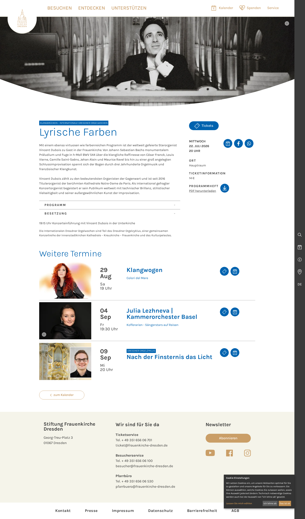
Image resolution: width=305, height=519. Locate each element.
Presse (91, 510)
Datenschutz (160, 510)
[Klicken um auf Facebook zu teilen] (238, 143)
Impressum (123, 510)
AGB (235, 510)
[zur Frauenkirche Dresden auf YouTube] (210, 453)
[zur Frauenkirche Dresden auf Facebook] (229, 453)
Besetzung (55, 213)
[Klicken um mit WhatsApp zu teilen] (249, 143)
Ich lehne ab (270, 503)
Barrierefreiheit (202, 510)
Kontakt (63, 510)
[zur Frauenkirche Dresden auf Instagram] (247, 453)
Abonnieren (228, 438)
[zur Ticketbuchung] (224, 271)
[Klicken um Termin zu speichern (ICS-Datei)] (227, 143)
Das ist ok (285, 503)
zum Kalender (63, 395)
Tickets (207, 126)
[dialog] (259, 491)
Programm (55, 205)
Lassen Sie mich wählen (239, 503)
